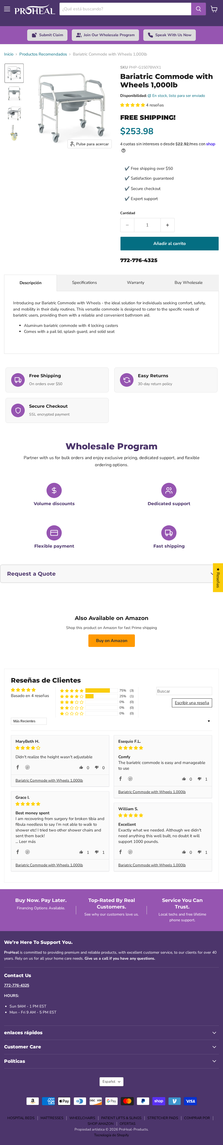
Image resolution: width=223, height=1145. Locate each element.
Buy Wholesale (189, 282)
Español (109, 1081)
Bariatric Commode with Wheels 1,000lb (49, 780)
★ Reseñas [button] (218, 577)
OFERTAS (127, 1123)
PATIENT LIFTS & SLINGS (121, 1118)
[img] (60, 748)
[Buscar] (198, 9)
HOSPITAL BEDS (21, 1118)
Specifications (84, 282)
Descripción (31, 283)
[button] (14, 73)
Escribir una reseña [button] (192, 702)
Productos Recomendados (43, 54)
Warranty (135, 282)
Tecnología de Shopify (111, 1135)
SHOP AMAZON (101, 1123)
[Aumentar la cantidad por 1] (168, 225)
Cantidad (127, 213)
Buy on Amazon (111, 641)
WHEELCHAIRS (82, 1118)
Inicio (8, 54)
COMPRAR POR (197, 1118)
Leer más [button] (27, 841)
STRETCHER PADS (162, 1118)
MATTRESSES (52, 1118)
